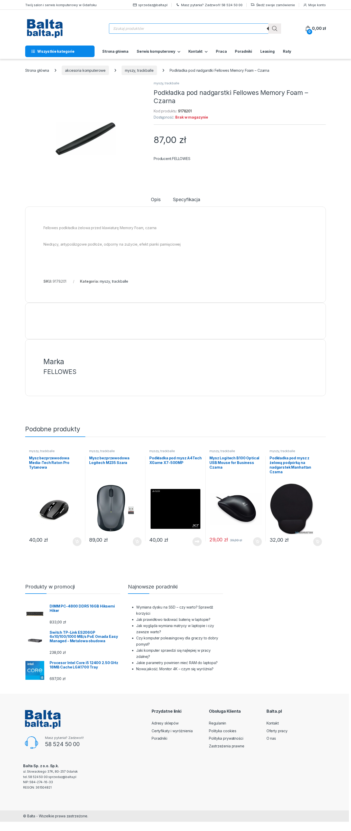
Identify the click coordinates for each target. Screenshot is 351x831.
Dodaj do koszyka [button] (74, 541)
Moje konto (317, 5)
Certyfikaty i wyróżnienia (172, 731)
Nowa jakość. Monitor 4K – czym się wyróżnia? (175, 669)
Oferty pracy (277, 731)
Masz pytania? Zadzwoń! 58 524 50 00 (212, 5)
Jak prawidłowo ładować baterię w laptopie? (173, 619)
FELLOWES (181, 158)
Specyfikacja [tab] (186, 199)
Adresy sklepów (165, 723)
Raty (287, 51)
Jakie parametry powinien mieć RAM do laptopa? (177, 662)
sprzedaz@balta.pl (153, 5)
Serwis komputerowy (156, 51)
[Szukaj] (274, 28)
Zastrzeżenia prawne (226, 746)
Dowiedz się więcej (194, 541)
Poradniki (243, 51)
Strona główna (115, 51)
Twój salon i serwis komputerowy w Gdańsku (61, 5)
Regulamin (217, 723)
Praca (221, 51)
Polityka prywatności (226, 738)
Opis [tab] (155, 199)
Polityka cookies (222, 731)
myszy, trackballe (139, 70)
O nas (271, 738)
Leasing (267, 51)
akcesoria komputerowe (85, 70)
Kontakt (195, 51)
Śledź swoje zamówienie (275, 5)
